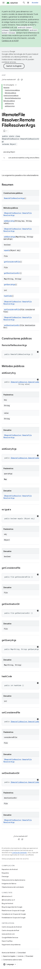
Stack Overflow (7, 941)
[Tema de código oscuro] (38, 352)
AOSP (3, 75)
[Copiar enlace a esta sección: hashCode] (14, 676)
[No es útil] (21, 79)
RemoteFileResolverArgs (14, 198)
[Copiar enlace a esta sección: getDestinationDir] (22, 604)
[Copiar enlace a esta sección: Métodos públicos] (26, 366)
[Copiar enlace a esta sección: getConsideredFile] (22, 568)
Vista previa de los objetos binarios (13, 880)
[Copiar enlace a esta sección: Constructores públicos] (34, 338)
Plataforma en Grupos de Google (13, 910)
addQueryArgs (9, 237)
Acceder (35, 3)
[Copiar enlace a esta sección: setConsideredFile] (22, 712)
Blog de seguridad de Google (12, 907)
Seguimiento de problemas (11, 945)
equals (7, 250)
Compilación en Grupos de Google (14, 914)
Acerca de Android (8, 953)
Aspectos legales (9, 956)
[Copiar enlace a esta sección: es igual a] (13, 509)
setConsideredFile (12, 309)
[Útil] (18, 79)
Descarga (5, 876)
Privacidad (29, 956)
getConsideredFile (12, 262)
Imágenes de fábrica (9, 884)
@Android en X (7, 896)
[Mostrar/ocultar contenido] (16, 85)
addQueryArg (9, 221)
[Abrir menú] (3, 2)
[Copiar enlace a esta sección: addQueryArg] (17, 373)
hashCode (8, 296)
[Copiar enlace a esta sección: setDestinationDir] (22, 773)
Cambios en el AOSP (10, 41)
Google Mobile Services (10, 937)
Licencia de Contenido (19, 853)
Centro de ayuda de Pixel (10, 930)
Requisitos (5, 873)
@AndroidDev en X (8, 900)
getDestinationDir (12, 273)
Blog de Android (7, 903)
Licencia (20, 956)
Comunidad (21, 953)
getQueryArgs (9, 284)
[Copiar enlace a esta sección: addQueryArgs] (19, 449)
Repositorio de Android (10, 869)
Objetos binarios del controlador (13, 887)
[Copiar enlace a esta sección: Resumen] (15, 185)
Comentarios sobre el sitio (12, 960)
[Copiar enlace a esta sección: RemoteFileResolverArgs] (29, 345)
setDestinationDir (12, 325)
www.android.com (8, 934)
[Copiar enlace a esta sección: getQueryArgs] (18, 640)
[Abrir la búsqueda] (24, 2)
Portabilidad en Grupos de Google (13, 918)
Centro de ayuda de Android (12, 927)
